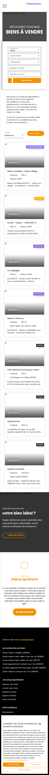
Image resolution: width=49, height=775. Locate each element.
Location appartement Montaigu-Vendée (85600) (24, 668)
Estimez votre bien (10, 684)
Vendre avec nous (10, 688)
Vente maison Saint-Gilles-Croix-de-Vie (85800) (23, 656)
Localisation (15, 62)
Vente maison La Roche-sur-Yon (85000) (20, 671)
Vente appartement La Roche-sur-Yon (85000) (22, 664)
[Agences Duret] (37, 6)
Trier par (7, 132)
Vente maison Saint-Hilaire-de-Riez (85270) (21, 660)
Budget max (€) (17, 68)
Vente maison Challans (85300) (16, 653)
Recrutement (8, 712)
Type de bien (15, 56)
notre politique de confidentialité (15, 760)
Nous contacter (9, 699)
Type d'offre (13, 48)
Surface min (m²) (17, 74)
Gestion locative (9, 692)
